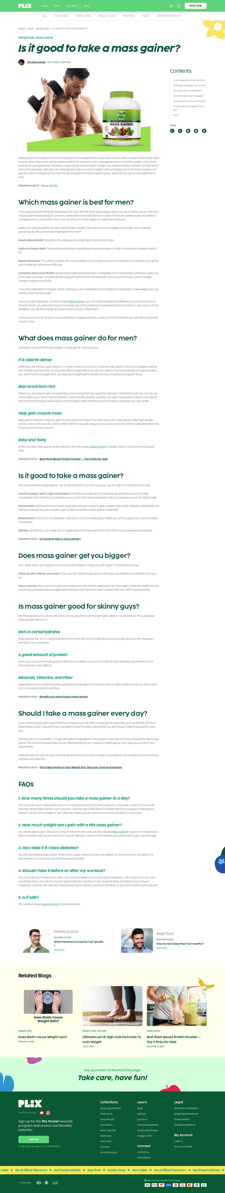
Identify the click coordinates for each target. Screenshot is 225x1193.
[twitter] (204, 131)
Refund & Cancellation (186, 1108)
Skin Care (62, 15)
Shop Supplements (110, 1108)
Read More (59, 950)
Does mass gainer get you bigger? (188, 96)
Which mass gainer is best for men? (189, 80)
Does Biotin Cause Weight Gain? (42, 1037)
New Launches (108, 1130)
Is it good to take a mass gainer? (60, 539)
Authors (141, 1114)
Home (21, 28)
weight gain (42, 28)
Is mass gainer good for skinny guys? (189, 101)
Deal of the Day (108, 1152)
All (45, 15)
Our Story (71, 5)
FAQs (175, 115)
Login (177, 1141)
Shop (44, 5)
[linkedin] (196, 131)
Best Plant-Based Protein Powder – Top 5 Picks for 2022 (73, 459)
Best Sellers (106, 1125)
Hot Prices (105, 1141)
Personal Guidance (147, 1125)
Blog (86, 5)
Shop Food (106, 1114)
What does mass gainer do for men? (189, 86)
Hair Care (83, 15)
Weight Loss (107, 15)
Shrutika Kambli (36, 62)
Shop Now (195, 5)
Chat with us (143, 1157)
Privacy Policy (181, 1119)
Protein (129, 15)
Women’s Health (169, 15)
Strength (102, 1031)
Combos (105, 1147)
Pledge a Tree (144, 1136)
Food (146, 15)
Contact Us (143, 1152)
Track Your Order (183, 1146)
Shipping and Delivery (186, 1114)
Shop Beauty (107, 1119)
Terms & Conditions (184, 1125)
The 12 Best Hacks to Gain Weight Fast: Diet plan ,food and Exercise (81, 767)
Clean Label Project (148, 1130)
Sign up (33, 1139)
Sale (56, 5)
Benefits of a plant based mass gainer (64, 696)
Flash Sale (105, 1136)
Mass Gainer (44, 37)
